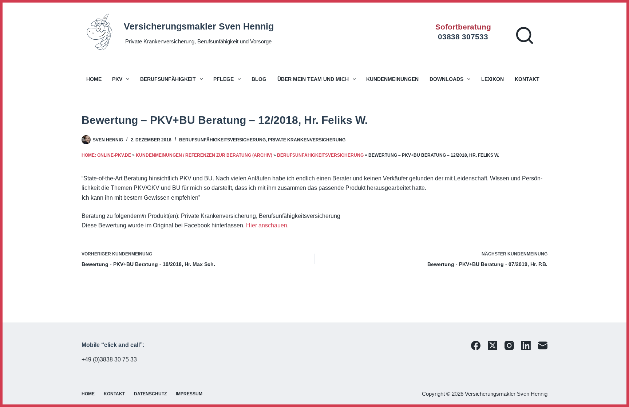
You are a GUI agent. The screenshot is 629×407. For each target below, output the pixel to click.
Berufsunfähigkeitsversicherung (222, 139)
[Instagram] (509, 345)
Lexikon (492, 79)
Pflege (223, 79)
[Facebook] (475, 345)
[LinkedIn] (526, 345)
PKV (117, 79)
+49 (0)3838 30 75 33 (109, 359)
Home (94, 79)
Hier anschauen (266, 225)
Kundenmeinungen (392, 79)
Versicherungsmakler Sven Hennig (199, 26)
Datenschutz (150, 393)
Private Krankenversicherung (306, 139)
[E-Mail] (542, 345)
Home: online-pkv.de (106, 155)
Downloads (446, 79)
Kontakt (527, 79)
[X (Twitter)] (492, 345)
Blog (259, 79)
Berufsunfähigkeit (168, 79)
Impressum (189, 393)
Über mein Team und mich (313, 79)
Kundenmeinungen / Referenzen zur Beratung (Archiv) (204, 155)
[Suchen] (524, 35)
